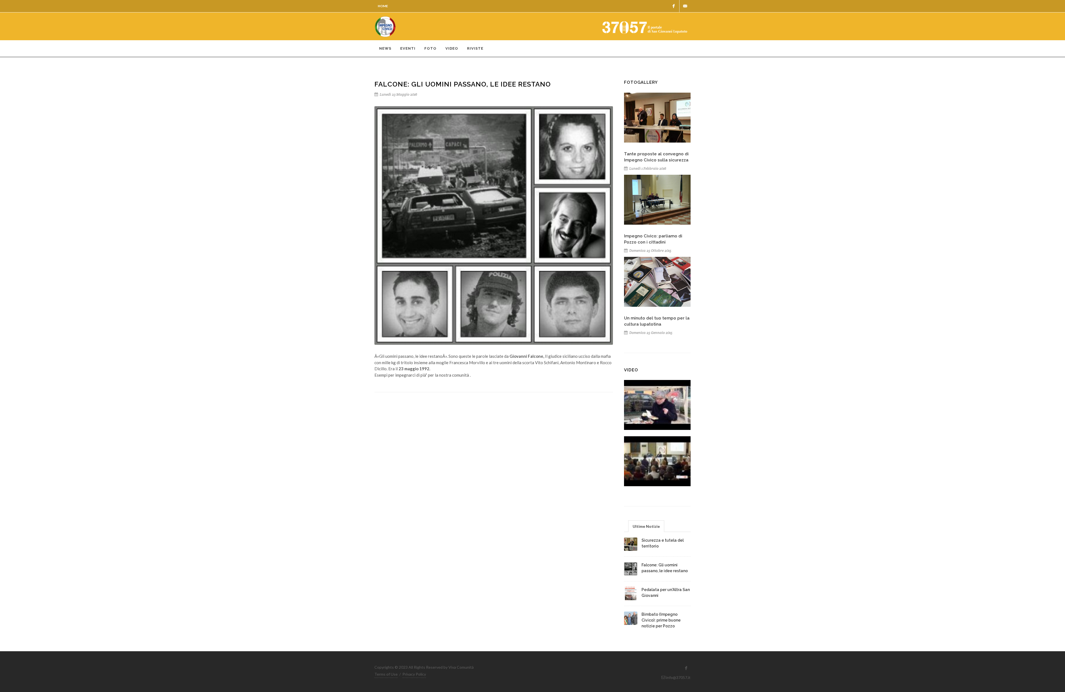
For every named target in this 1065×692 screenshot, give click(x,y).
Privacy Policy (414, 674)
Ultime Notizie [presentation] (646, 526)
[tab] (646, 526)
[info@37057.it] (685, 6)
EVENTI (407, 48)
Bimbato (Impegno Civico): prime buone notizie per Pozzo (661, 620)
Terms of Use (386, 674)
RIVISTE (475, 48)
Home (383, 6)
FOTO (430, 48)
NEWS (385, 48)
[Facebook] (673, 6)
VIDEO (451, 48)
